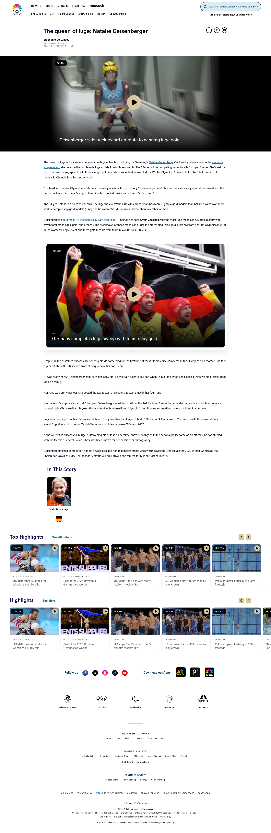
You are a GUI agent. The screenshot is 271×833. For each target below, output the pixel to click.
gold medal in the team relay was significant (89, 220)
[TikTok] (115, 673)
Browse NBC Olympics (135, 734)
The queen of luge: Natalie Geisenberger (96, 32)
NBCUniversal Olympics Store (178, 793)
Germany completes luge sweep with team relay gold (104, 339)
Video (118, 739)
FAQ (163, 739)
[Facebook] (85, 673)
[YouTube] (125, 673)
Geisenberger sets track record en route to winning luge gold (119, 140)
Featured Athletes (136, 752)
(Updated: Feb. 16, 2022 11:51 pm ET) (59, 46)
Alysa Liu (185, 756)
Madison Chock (122, 756)
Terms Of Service (150, 793)
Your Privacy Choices (112, 793)
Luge (59, 513)
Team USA (152, 739)
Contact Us (204, 793)
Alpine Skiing (112, 780)
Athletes (128, 739)
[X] (95, 673)
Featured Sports (135, 775)
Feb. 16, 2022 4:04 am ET (54, 44)
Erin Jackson (143, 762)
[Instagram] (105, 673)
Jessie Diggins (154, 756)
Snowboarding (158, 780)
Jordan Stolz (170, 756)
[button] (36, 7)
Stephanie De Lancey (56, 40)
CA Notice (132, 793)
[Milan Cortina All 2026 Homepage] (20, 9)
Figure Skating (129, 780)
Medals (139, 739)
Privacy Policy (84, 793)
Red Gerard (127, 762)
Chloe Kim (138, 756)
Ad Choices (67, 793)
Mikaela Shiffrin (89, 756)
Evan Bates (105, 756)
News (108, 739)
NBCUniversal (141, 803)
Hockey (143, 780)
